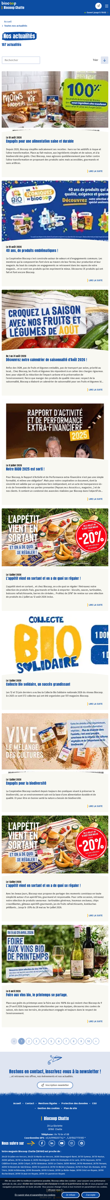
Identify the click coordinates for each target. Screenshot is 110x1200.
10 (88, 1041)
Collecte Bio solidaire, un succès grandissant (38, 684)
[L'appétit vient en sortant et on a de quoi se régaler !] (55, 539)
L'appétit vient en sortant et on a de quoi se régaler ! (43, 578)
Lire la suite (96, 171)
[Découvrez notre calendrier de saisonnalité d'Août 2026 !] (55, 321)
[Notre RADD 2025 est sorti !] (55, 430)
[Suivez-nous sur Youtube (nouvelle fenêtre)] (61, 1143)
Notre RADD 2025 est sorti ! (25, 469)
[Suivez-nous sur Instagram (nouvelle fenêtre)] (71, 1143)
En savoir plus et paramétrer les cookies (35, 1195)
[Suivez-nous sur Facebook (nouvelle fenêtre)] (42, 1143)
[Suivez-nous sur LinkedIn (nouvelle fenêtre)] (51, 1143)
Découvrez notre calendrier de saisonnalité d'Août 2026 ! (46, 360)
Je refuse (70, 1195)
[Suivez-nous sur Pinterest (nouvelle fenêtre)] (81, 1143)
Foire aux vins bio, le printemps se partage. (36, 995)
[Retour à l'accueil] (9, 3)
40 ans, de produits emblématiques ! (32, 251)
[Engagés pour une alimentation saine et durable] (55, 102)
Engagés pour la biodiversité (26, 783)
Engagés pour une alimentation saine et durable (40, 141)
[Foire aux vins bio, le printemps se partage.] (55, 956)
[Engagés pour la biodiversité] (55, 744)
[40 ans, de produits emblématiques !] (55, 212)
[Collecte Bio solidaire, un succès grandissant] (55, 645)
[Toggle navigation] (106, 7)
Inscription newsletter (57, 1085)
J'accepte (90, 1195)
